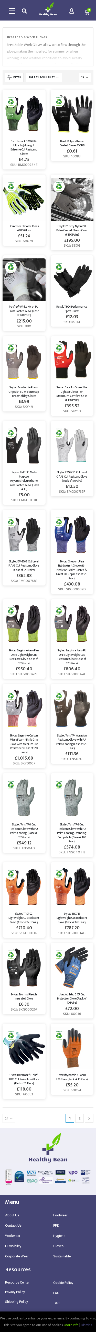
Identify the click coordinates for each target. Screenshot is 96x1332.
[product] (24, 114)
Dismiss (86, 1325)
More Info (71, 1325)
